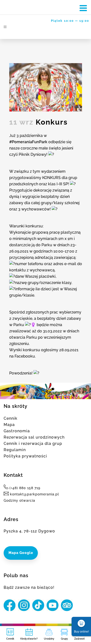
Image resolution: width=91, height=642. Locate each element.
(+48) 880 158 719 (24, 488)
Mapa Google (20, 553)
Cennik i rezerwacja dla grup (33, 443)
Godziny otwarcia (19, 500)
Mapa (9, 424)
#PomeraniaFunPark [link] (28, 142)
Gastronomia (17, 431)
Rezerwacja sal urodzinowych (34, 437)
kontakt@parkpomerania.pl (34, 494)
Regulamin (15, 450)
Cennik (10, 418)
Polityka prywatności (25, 456)
